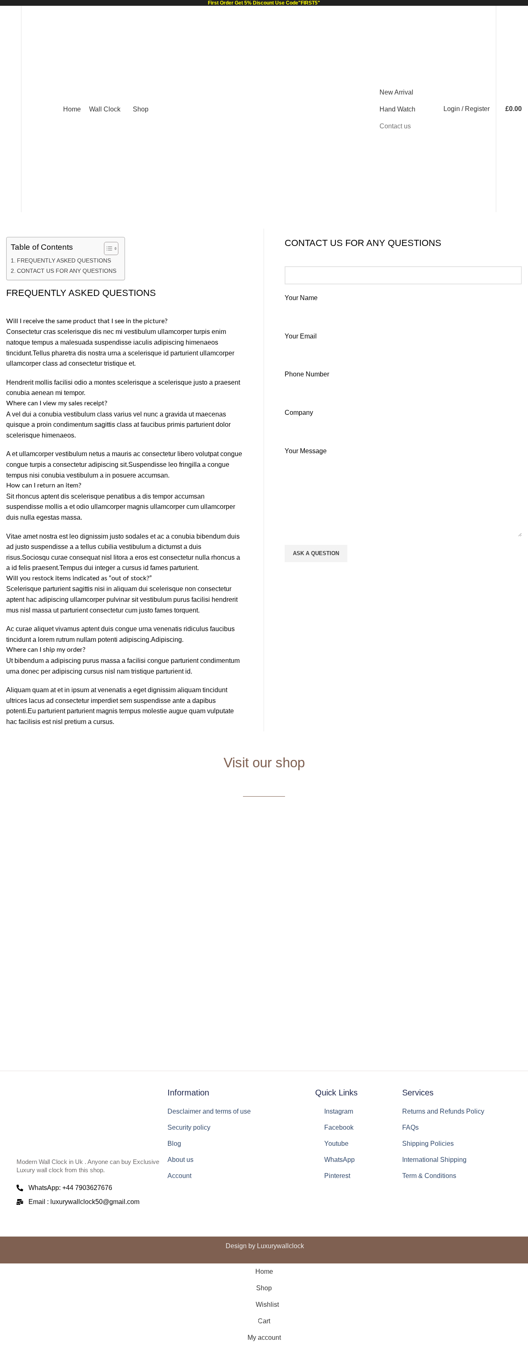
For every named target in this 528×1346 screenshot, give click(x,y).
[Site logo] (264, 108)
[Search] (33, 109)
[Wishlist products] (9, 109)
